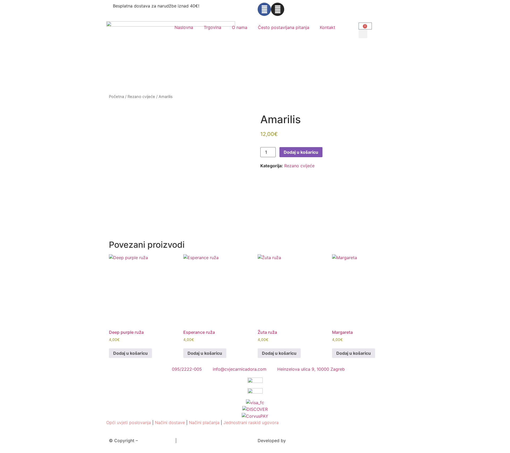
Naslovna (184, 27)
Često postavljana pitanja (283, 27)
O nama (239, 27)
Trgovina (212, 27)
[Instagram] (277, 9)
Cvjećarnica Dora (156, 440)
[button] (363, 33)
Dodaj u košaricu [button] (130, 353)
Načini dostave (170, 422)
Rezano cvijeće (141, 96)
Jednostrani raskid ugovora (251, 422)
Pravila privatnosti (196, 440)
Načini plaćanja (204, 422)
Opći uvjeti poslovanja (128, 422)
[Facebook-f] (264, 9)
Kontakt (327, 27)
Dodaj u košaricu (301, 152)
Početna (116, 96)
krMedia (295, 440)
